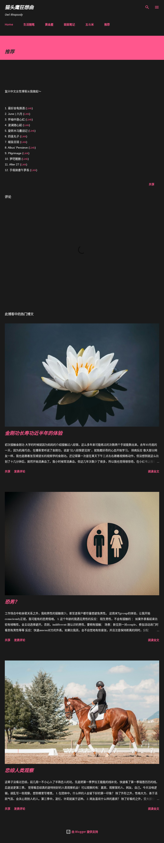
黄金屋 (49, 24)
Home (9, 24)
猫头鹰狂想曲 (19, 7)
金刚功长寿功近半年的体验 (33, 433)
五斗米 (89, 24)
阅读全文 (153, 471)
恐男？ (12, 601)
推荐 (107, 24)
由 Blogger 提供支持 (84, 832)
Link (29, 108)
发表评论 (19, 471)
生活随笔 (29, 24)
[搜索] (147, 7)
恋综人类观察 (19, 770)
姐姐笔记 (69, 24)
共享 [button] (151, 184)
